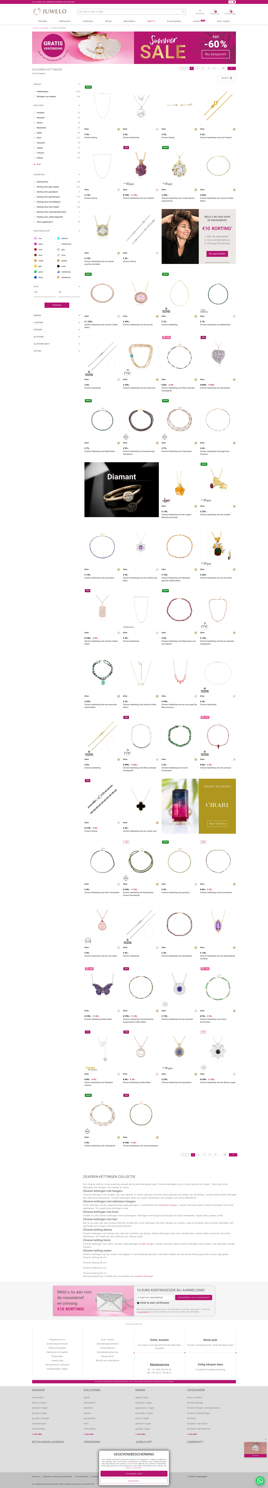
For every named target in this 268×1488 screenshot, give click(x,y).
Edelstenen (65, 21)
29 (223, 68)
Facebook (197, 1450)
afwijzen (130, 1463)
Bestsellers (129, 21)
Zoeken (183, 11)
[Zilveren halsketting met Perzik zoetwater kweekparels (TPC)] (218, 609)
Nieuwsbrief (107, 1356)
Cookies (95, 1476)
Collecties (88, 21)
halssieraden (38, 1428)
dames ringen (39, 1402)
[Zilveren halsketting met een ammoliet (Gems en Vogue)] (218, 545)
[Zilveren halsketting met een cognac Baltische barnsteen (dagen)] (179, 482)
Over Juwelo (223, 21)
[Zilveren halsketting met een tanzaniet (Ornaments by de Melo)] (179, 987)
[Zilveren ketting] (179, 105)
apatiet (87, 1413)
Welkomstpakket (57, 1348)
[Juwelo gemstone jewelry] (208, 1481)
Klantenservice (159, 1365)
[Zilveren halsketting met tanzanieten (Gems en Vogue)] (179, 1050)
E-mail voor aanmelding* (150, 1297)
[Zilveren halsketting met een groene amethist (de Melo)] (102, 229)
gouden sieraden (40, 1418)
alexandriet (89, 1402)
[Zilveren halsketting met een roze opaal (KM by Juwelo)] (102, 923)
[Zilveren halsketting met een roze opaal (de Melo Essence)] (179, 672)
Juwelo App (57, 1360)
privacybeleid (143, 1312)
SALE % (151, 21)
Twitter (190, 1450)
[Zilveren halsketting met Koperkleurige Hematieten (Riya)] (141, 419)
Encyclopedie (174, 21)
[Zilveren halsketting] (141, 105)
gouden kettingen (144, 1276)
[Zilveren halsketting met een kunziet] (141, 292)
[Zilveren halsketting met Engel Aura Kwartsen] (218, 419)
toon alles (38, 1434)
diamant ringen (40, 1408)
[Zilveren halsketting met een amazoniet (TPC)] (141, 356)
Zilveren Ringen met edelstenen (203, 1408)
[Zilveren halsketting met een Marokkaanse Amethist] (218, 923)
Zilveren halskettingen (198, 1413)
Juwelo (198, 21)
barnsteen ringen (144, 1413)
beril (86, 1423)
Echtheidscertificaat (57, 1343)
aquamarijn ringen (144, 1408)
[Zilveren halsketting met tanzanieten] (102, 545)
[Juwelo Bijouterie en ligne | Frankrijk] (196, 1481)
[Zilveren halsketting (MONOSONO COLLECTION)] (102, 356)
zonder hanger (146, 1244)
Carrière (36, 1476)
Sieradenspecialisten (108, 1343)
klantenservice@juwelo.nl (85, 2)
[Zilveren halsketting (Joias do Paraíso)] (218, 105)
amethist (88, 1408)
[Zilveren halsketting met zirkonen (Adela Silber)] (218, 166)
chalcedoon (90, 1428)
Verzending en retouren (57, 1364)
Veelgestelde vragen (57, 1369)
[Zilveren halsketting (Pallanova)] (141, 609)
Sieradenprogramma (107, 1352)
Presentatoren (107, 1348)
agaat (87, 1397)
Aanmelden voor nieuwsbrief (194, 1297)
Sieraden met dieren (197, 1423)
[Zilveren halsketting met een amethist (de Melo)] (141, 545)
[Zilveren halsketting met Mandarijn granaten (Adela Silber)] (179, 545)
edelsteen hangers (168, 1205)
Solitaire (191, 1418)
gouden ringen (39, 1413)
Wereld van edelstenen (107, 1360)
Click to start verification (154, 1303)
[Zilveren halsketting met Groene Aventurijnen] (179, 735)
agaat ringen (142, 1397)
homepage (44, 28)
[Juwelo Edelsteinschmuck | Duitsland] (190, 1481)
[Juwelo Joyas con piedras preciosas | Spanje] (202, 1481)
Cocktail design (195, 1402)
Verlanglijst (214, 13)
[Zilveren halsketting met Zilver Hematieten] (102, 860)
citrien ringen (142, 1418)
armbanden (38, 1397)
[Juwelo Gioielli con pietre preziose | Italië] (214, 1481)
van (35, 292)
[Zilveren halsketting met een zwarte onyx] (141, 799)
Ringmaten (57, 1356)
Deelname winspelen (57, 1352)
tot (60, 292)
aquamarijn (89, 1418)
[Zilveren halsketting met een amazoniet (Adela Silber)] (102, 672)
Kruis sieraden (194, 1397)
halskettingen (39, 1423)
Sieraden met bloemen (198, 1428)
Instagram (204, 1450)
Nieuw (108, 21)
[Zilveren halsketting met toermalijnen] (179, 923)
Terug (36, 28)
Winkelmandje (230, 13)
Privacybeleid (81, 1476)
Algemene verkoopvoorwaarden (57, 1476)
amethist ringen (143, 1402)
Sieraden (42, 21)
